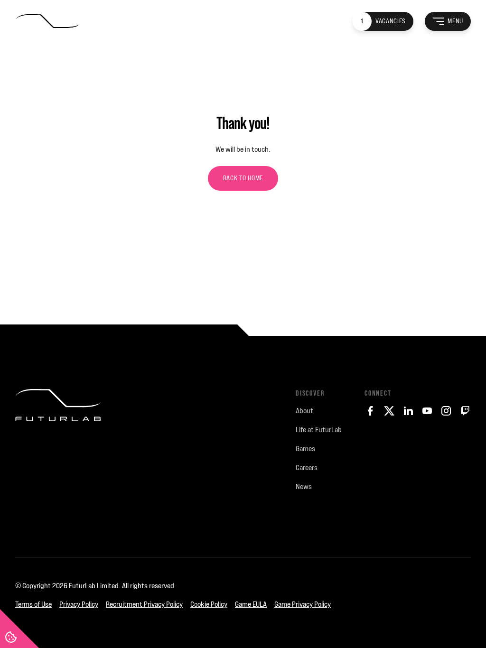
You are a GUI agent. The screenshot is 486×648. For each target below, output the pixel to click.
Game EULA (251, 604)
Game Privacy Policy (302, 604)
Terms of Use (33, 604)
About (304, 410)
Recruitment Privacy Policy (144, 604)
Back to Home (243, 178)
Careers (307, 467)
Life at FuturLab (319, 429)
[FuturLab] (58, 465)
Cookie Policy (208, 604)
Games (305, 448)
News (304, 486)
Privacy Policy (78, 604)
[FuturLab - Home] (47, 21)
